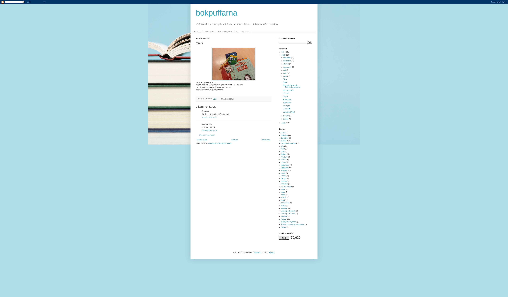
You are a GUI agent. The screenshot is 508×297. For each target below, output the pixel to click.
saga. (283, 192)
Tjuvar (283, 206)
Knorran (286, 93)
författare (284, 157)
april (285, 73)
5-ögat (285, 96)
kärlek (283, 176)
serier (283, 195)
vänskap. (284, 216)
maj (284, 70)
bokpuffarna (216, 12)
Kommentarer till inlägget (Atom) (220, 143)
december (287, 58)
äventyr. (284, 227)
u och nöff (286, 109)
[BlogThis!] (224, 99)
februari (286, 116)
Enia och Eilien (288, 90)
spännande (285, 203)
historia (283, 160)
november (287, 61)
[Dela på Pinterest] (232, 99)
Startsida (197, 31)
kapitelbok (285, 165)
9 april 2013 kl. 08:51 (209, 117)
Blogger (272, 253)
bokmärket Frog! (289, 112)
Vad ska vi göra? (225, 31)
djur (282, 146)
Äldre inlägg (266, 140)
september (287, 67)
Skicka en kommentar (207, 135)
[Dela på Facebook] (229, 99)
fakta (283, 151)
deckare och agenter (288, 143)
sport (283, 200)
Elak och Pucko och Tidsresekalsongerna (291, 86)
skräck (283, 197)
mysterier (284, 184)
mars (285, 76)
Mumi (285, 82)
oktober (286, 64)
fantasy (283, 154)
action (283, 133)
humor (283, 162)
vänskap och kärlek (288, 211)
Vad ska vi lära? (242, 31)
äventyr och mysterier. (289, 222)
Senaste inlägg (201, 140)
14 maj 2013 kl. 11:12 (209, 130)
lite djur (283, 179)
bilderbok (284, 135)
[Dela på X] (227, 99)
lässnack (284, 181)
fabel (283, 149)
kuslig (283, 173)
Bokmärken (287, 100)
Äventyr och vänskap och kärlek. (292, 224)
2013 (284, 55)
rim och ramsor (286, 187)
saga (283, 189)
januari (286, 119)
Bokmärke (284, 138)
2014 (284, 52)
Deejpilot (257, 253)
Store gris (286, 106)
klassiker (284, 170)
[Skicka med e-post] (222, 99)
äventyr (283, 219)
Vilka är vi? (209, 31)
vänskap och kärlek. (288, 214)
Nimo (285, 79)
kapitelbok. (285, 168)
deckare (284, 141)
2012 (284, 123)
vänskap (284, 208)
